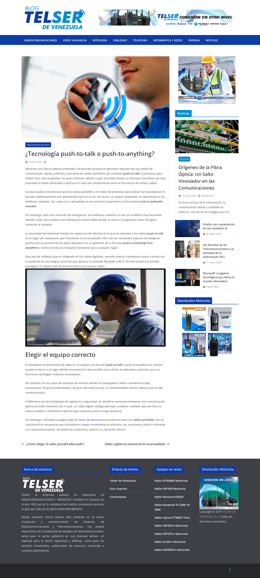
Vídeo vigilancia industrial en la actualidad (135, 444)
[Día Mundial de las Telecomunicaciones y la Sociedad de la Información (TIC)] (187, 254)
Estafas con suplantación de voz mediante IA (219, 226)
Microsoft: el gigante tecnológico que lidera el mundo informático (218, 277)
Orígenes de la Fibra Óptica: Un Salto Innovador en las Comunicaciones (200, 177)
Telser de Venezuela (91, 420)
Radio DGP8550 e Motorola (172, 550)
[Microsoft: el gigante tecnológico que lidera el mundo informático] (187, 280)
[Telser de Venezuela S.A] (43, 479)
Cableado (120, 40)
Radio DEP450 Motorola (170, 488)
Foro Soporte (118, 488)
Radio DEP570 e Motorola (171, 534)
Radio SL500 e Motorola (170, 542)
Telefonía (140, 40)
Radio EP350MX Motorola (171, 480)
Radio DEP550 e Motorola (171, 525)
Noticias (212, 40)
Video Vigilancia (74, 40)
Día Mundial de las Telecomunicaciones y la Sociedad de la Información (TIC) (218, 251)
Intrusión (100, 40)
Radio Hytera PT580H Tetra (172, 517)
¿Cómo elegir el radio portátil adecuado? (55, 444)
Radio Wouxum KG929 (169, 497)
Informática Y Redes (167, 40)
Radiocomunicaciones (41, 40)
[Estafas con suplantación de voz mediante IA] (187, 229)
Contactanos (118, 497)
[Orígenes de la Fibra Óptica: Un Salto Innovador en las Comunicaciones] (206, 136)
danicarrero (207, 195)
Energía (194, 40)
